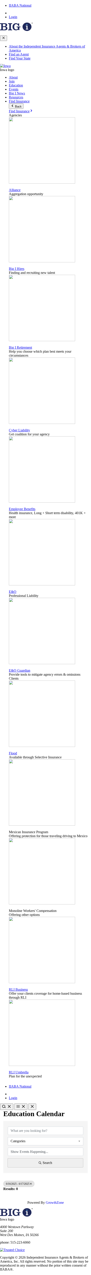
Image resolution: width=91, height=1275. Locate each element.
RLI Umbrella (18, 1072)
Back (18, 106)
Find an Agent (19, 54)
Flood (13, 753)
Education (16, 85)
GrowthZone (55, 1202)
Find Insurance (19, 101)
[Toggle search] (6, 1107)
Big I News (17, 93)
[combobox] (45, 1141)
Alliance (15, 190)
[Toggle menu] (20, 1107)
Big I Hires (16, 269)
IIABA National (20, 5)
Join (12, 81)
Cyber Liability (19, 430)
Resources (16, 97)
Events (13, 89)
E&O (12, 592)
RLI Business (18, 989)
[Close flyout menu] (3, 38)
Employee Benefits (22, 509)
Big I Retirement (20, 347)
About (13, 77)
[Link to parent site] (16, 30)
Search (47, 1163)
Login (13, 17)
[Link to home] (5, 66)
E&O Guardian (19, 670)
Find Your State (19, 58)
